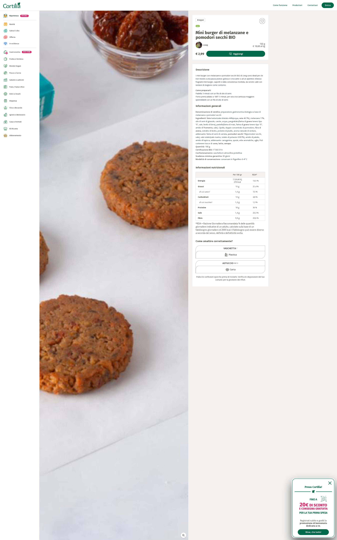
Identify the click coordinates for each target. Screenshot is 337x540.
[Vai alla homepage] (11, 5)
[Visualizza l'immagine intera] (183, 535)
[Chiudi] (313, 483)
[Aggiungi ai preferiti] (262, 21)
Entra (328, 5)
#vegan (200, 20)
